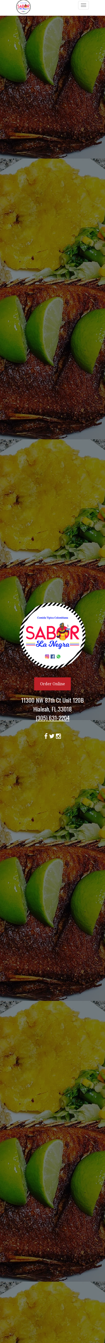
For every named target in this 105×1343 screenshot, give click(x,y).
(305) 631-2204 (53, 717)
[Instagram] (58, 735)
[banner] (52, 671)
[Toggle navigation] (83, 5)
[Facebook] (46, 735)
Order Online (52, 684)
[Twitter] (52, 735)
